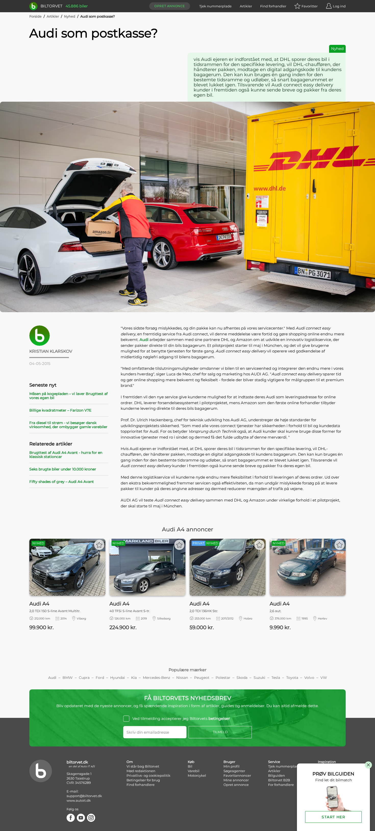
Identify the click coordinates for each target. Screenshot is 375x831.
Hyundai (117, 677)
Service (274, 762)
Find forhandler (273, 6)
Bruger (229, 762)
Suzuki (259, 677)
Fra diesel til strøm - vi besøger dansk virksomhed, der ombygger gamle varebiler (68, 424)
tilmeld (220, 732)
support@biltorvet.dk (84, 796)
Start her (333, 817)
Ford (100, 677)
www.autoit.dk (79, 800)
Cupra (84, 677)
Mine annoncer (236, 780)
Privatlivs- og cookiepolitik (148, 775)
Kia (134, 677)
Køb (191, 762)
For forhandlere (281, 785)
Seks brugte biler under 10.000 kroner (62, 469)
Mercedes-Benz (156, 677)
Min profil (231, 766)
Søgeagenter (234, 771)
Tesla (275, 677)
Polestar (223, 677)
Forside (35, 16)
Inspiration (327, 762)
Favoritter (310, 6)
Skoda (241, 677)
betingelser (219, 718)
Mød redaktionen (141, 771)
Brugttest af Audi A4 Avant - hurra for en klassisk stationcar (65, 454)
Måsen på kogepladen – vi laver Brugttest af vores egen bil (68, 395)
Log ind (339, 6)
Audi (144, 339)
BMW (67, 677)
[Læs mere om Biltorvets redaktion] (68, 335)
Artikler (246, 6)
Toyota (292, 677)
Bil (190, 766)
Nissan (182, 677)
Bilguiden (276, 775)
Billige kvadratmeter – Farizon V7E (60, 410)
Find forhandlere (141, 785)
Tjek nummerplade (215, 6)
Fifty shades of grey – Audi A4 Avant (61, 481)
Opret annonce (169, 6)
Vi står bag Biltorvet (143, 766)
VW (323, 677)
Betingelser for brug (143, 780)
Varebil (193, 771)
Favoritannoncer (237, 775)
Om (130, 762)
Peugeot (201, 677)
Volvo (309, 677)
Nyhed (69, 16)
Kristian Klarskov (50, 351)
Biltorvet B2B (279, 780)
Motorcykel (197, 775)
